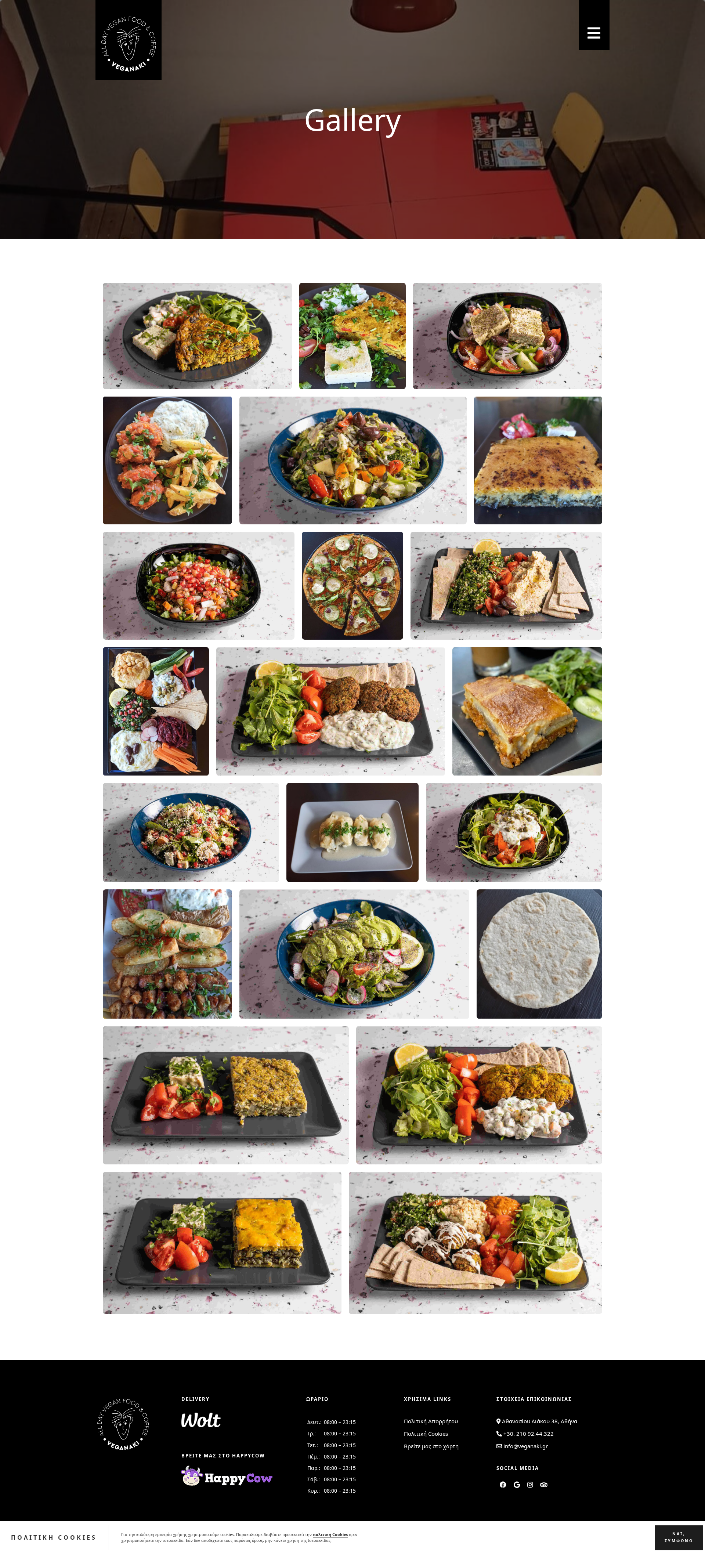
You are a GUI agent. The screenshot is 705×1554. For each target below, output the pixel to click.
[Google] (516, 1484)
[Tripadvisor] (543, 1484)
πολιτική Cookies (330, 1534)
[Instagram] (530, 1484)
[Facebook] (503, 1484)
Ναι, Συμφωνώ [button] (679, 1537)
